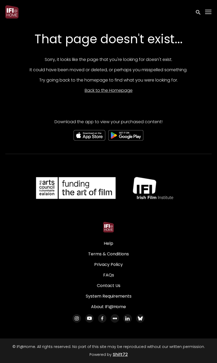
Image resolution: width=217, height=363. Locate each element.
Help (108, 243)
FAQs (108, 275)
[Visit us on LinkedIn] (127, 318)
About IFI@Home (108, 307)
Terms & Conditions (108, 254)
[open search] (198, 11)
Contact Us (108, 286)
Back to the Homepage (109, 90)
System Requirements (109, 296)
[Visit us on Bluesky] (140, 318)
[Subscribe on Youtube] (89, 318)
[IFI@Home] (108, 227)
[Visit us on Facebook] (102, 318)
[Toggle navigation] (208, 12)
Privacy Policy (108, 264)
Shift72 (120, 354)
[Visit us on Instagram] (77, 318)
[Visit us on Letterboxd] (115, 318)
